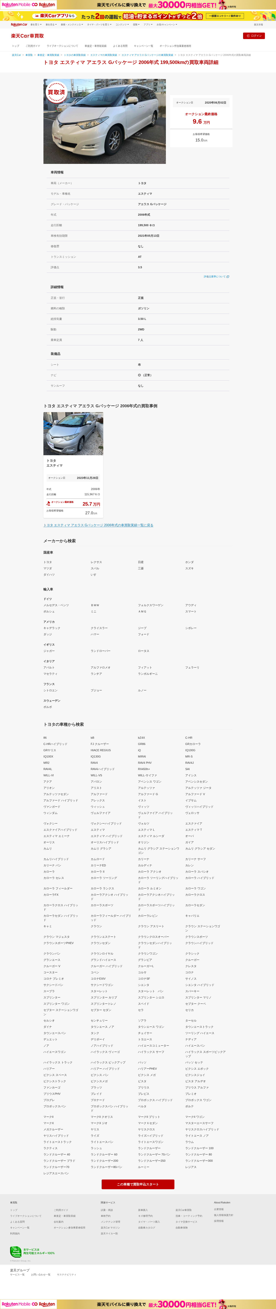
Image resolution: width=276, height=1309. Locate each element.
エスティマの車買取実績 (103, 55)
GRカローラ (193, 744)
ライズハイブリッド (150, 1135)
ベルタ (142, 1106)
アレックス (98, 800)
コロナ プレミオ (53, 978)
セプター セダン (101, 1010)
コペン (95, 972)
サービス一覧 (17, 1274)
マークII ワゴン (195, 1116)
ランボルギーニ (148, 673)
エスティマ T (193, 829)
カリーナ (143, 859)
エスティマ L (146, 829)
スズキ (189, 568)
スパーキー (192, 991)
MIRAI (142, 756)
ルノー (142, 690)
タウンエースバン (54, 1033)
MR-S (189, 756)
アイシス (191, 775)
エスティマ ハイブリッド (107, 836)
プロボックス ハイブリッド (155, 1100)
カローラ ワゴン (195, 888)
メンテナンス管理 (110, 1221)
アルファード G (148, 794)
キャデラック (51, 628)
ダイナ (47, 1026)
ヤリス (95, 1129)
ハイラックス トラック (58, 1062)
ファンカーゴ (51, 1087)
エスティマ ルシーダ (151, 836)
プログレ (49, 1100)
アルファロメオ (101, 667)
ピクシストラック (54, 1081)
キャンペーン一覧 (143, 46)
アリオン (49, 787)
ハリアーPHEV (147, 1068)
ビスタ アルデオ (195, 1081)
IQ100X (48, 756)
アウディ (191, 605)
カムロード (98, 859)
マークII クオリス (102, 1116)
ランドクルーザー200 (104, 1160)
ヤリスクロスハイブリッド (202, 1129)
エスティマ (98, 829)
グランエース (51, 959)
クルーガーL (146, 966)
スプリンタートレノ (103, 1003)
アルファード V (195, 794)
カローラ (49, 871)
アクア (47, 781)
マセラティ (50, 673)
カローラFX (50, 894)
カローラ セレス (53, 877)
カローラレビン (148, 915)
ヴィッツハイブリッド (199, 806)
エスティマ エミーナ (56, 836)
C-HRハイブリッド (55, 744)
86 (45, 737)
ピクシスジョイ (195, 1075)
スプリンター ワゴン (56, 1003)
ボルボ (47, 707)
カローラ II (97, 871)
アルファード (99, 794)
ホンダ (189, 562)
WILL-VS (96, 775)
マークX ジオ (99, 1123)
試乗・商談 (107, 1210)
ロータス (143, 650)
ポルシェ (49, 611)
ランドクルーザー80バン (106, 1167)
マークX (48, 1123)
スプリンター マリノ (198, 997)
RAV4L (47, 769)
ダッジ (47, 634)
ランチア (96, 673)
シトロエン (50, 690)
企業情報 (219, 1209)
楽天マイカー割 (109, 1233)
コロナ (189, 972)
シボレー (191, 628)
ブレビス (143, 1093)
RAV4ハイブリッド (103, 769)
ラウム (189, 1142)
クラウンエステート (103, 936)
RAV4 (94, 762)
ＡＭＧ (142, 611)
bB (92, 737)
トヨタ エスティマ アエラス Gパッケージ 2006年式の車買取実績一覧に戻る (98, 525)
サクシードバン (53, 985)
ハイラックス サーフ (151, 1051)
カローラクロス (195, 894)
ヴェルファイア (101, 813)
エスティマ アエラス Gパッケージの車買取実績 (147, 55)
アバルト (49, 667)
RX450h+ (144, 769)
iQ (139, 750)
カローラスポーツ (102, 905)
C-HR (188, 737)
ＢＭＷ (95, 605)
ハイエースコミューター (153, 1045)
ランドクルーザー (149, 1148)
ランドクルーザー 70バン (154, 1154)
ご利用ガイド (33, 46)
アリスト (96, 787)
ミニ (93, 611)
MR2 (46, 762)
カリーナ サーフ (195, 859)
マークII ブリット (149, 1116)
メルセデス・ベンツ (56, 605)
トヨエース (145, 1039)
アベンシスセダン (196, 781)
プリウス (143, 1087)
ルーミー (143, 1167)
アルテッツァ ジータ (198, 787)
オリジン (143, 842)
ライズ (95, 1135)
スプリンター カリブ (104, 997)
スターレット (99, 991)
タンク (95, 1033)
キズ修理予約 (145, 1216)
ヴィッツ (143, 806)
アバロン (96, 781)
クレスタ (191, 966)
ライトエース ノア (197, 1135)
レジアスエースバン (56, 1173)
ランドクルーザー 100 (199, 1148)
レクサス (96, 562)
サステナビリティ (66, 1274)
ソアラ (142, 1020)
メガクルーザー (53, 1129)
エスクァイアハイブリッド (60, 829)
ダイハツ (49, 574)
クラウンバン (51, 953)
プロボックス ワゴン (198, 1100)
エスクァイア (193, 823)
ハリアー (49, 1068)
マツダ (47, 568)
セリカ (189, 1010)
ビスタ (142, 1081)
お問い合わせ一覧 (41, 1274)
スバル (95, 568)
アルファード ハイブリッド (60, 800)
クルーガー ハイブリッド (107, 966)
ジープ (142, 628)
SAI (187, 769)
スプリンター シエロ (151, 997)
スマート (191, 611)
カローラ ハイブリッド (199, 877)
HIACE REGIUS (101, 750)
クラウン (96, 926)
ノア (46, 1045)
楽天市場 (258, 24)
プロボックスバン (54, 1106)
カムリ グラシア (101, 848)
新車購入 (143, 1210)
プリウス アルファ (197, 1087)
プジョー (96, 690)
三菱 (141, 568)
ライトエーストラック (57, 1142)
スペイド (143, 1003)
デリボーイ (98, 1039)
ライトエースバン (102, 1142)
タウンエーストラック (199, 1026)
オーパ (189, 836)
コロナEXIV (98, 978)
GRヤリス (49, 750)
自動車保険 (182, 1227)
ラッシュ (96, 1148)
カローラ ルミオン (149, 888)
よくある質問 (120, 46)
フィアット (145, 667)
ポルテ (189, 1106)
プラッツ (96, 1087)
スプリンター (51, 997)
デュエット (50, 1039)
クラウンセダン (101, 943)
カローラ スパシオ (197, 871)
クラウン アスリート (151, 926)
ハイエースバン (195, 1045)
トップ (15, 46)
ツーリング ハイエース (199, 1033)
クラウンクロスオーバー (153, 936)
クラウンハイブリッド (199, 943)
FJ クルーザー (100, 744)
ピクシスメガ (99, 1081)
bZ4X (141, 737)
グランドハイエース (103, 959)
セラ (141, 1010)
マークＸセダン (148, 1123)
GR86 (141, 744)
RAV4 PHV (145, 762)
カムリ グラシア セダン (200, 848)
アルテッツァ (146, 787)
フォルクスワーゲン (150, 605)
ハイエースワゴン (54, 1051)
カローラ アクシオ (149, 871)
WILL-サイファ (147, 775)
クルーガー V (51, 966)
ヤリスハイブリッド (56, 1135)
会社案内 (58, 1221)
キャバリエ (192, 915)
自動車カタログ (146, 1227)
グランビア (145, 959)
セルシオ (49, 1020)
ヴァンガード (51, 806)
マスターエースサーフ (199, 1123)
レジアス (191, 1167)
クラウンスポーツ (196, 936)
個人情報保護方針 (223, 1215)
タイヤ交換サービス (186, 1221)
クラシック (192, 953)
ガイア (189, 842)
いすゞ (95, 574)
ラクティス (50, 1148)
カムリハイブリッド (56, 859)
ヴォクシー (50, 823)
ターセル (191, 1020)
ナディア (191, 1039)
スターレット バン (150, 991)
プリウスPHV (51, 1093)
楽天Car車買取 (184, 1210)
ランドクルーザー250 (151, 1160)
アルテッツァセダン (56, 794)
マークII (48, 1116)
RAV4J (189, 762)
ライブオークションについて (62, 46)
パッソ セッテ (194, 1062)
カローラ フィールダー (58, 888)
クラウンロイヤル (102, 953)
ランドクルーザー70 (56, 1167)
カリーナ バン (52, 865)
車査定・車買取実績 (95, 46)
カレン (189, 865)
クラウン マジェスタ (56, 936)
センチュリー (99, 1020)
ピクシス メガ (147, 1075)
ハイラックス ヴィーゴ (105, 1051)
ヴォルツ (143, 823)
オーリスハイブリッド (105, 842)
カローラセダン (195, 905)
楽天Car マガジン (110, 1227)
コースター (50, 972)
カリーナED (98, 865)
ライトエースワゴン (150, 1142)
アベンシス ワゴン (149, 781)
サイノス (191, 978)
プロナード (98, 1100)
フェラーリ (192, 667)
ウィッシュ (98, 806)
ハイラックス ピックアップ (108, 1062)
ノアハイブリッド (102, 1045)
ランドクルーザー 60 (104, 1154)
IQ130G (96, 756)
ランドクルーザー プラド (59, 1160)
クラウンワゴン (148, 953)
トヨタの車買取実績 (75, 55)
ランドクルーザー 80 (198, 1154)
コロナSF (144, 978)
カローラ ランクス (102, 888)
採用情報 (219, 1221)
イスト (142, 800)
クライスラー (99, 628)
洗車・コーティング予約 (189, 1216)
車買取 (29, 55)
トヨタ (47, 562)
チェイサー (145, 1033)
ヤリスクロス (146, 1129)
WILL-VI (48, 775)
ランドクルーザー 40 (56, 1154)
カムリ (47, 848)
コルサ (142, 972)
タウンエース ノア (102, 1026)
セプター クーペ (195, 1003)
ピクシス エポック (197, 1068)
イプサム (191, 800)
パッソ (142, 1062)
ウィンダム (50, 813)
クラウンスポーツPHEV (58, 943)
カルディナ (145, 865)
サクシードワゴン (102, 985)
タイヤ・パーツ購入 (149, 1221)
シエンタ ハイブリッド (199, 985)
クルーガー (192, 959)
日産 (141, 562)
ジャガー (49, 650)
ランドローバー (101, 650)
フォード (143, 634)
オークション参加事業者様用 (175, 46)
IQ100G (190, 750)
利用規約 (15, 1233)
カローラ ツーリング (104, 877)
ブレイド (96, 1093)
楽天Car (16, 55)
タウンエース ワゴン (151, 1026)
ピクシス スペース (55, 1075)
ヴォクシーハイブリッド (106, 823)
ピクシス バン (100, 1075)
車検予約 (106, 1216)
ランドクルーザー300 (199, 1160)
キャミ (47, 926)
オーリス (49, 842)
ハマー (95, 634)
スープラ (49, 991)
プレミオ (191, 1093)
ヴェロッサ (192, 813)
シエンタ (143, 985)
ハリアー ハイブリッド (105, 1068)
